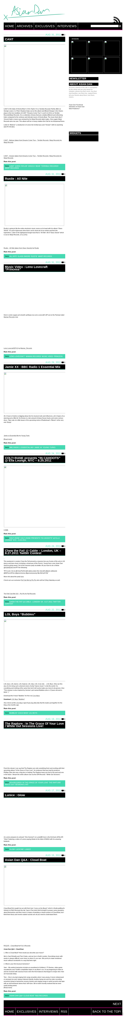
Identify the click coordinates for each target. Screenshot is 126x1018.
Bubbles (13, 713)
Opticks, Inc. (122, 1014)
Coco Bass (36, 696)
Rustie (6, 228)
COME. (6, 530)
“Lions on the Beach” (41, 908)
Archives (25, 26)
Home (9, 26)
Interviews (67, 26)
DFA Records (15, 783)
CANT (9, 39)
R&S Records (41, 996)
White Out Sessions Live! (16, 784)
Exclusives (45, 26)
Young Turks (25, 436)
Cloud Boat (7, 908)
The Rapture (55, 783)
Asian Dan (34, 13)
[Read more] (8, 439)
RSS (117, 18)
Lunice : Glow (15, 795)
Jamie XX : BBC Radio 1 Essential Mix (32, 367)
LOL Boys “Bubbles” (20, 614)
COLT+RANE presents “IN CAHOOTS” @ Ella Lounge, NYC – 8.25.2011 (32, 459)
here (22, 577)
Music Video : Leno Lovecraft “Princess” (26, 268)
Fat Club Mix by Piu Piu (28, 580)
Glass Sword (24, 256)
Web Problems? (74, 109)
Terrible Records (44, 109)
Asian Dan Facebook (76, 105)
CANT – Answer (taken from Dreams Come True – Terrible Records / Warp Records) (32, 156)
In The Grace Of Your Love (35, 783)
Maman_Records (26, 348)
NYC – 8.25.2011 (19, 540)
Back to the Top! (107, 1011)
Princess (58, 356)
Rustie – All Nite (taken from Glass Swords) (18, 248)
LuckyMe (20, 849)
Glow (12, 849)
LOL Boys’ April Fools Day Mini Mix (27, 703)
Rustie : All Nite (16, 178)
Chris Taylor (21, 166)
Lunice (27, 849)
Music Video (47, 356)
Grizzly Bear (34, 166)
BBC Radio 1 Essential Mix (21, 447)
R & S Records (25, 946)
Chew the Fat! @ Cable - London (24, 602)
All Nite (13, 256)
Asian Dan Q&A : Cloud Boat (25, 860)
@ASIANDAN (8, 567)
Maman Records (9, 317)
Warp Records (8, 142)
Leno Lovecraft (17, 356)
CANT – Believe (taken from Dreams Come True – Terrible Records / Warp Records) (32, 140)
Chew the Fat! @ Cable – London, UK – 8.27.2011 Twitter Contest (33, 551)
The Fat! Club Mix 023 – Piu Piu (14, 594)
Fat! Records (31, 594)
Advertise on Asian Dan (77, 107)
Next (117, 1004)
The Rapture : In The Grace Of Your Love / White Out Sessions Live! (34, 724)
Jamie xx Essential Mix (11, 436)
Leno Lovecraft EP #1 (11, 348)
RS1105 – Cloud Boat (11, 946)
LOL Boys (33, 713)
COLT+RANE (14, 538)
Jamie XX (38, 447)
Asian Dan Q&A (16, 996)
